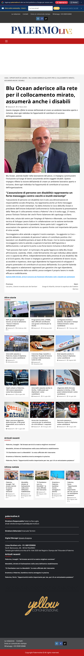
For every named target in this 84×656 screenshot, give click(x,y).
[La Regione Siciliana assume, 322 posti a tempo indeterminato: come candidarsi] (68, 309)
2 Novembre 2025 (38, 364)
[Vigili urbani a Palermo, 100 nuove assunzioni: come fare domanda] (16, 378)
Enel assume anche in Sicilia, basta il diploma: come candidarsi (66, 356)
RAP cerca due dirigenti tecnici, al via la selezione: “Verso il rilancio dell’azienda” (16, 323)
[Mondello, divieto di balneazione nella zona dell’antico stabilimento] (27, 475)
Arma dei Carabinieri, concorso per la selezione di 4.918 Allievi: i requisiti (41, 422)
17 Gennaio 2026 (72, 328)
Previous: (21, 285)
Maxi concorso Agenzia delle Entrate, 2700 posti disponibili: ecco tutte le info (15, 423)
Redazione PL (11, 107)
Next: (60, 286)
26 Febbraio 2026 (21, 328)
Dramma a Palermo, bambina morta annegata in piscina (28, 456)
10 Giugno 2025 (47, 426)
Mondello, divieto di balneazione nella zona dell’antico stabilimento (32, 448)
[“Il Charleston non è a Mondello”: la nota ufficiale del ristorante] (42, 475)
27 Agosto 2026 (73, 499)
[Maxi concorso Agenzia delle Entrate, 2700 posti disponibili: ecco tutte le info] (16, 410)
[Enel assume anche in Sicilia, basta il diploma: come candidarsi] (68, 343)
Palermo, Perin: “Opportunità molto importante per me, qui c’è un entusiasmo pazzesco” (40, 460)
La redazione (15, 14)
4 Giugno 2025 (72, 426)
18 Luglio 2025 (72, 396)
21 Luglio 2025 (47, 396)
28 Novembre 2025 (13, 362)
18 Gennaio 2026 (47, 328)
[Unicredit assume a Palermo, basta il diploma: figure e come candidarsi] (16, 343)
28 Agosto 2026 (12, 495)
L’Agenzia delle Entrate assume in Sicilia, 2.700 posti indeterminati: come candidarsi (67, 391)
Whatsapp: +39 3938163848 (62, 14)
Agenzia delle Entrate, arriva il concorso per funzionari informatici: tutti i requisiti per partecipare (40, 277)
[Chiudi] (81, 2)
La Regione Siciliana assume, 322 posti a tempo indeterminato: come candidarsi (67, 323)
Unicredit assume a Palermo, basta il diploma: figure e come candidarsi (16, 356)
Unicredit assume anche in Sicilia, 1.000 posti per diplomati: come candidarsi (42, 391)
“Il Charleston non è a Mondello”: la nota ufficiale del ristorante (30, 452)
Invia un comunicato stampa (40, 14)
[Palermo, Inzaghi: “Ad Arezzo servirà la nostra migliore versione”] (11, 475)
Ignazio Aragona (25, 538)
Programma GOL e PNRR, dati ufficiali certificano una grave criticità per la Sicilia (41, 323)
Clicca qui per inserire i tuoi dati (69, 8)
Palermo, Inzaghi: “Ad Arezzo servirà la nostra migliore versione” (31, 444)
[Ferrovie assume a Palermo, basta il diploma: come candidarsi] (68, 410)
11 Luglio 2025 (21, 428)
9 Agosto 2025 (72, 360)
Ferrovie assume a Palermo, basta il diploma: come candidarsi (67, 422)
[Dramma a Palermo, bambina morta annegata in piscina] (57, 475)
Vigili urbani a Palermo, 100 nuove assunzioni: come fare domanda (15, 390)
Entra (56, 8)
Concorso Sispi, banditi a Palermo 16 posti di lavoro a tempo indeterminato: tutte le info (42, 357)
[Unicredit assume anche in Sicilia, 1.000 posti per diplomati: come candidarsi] (42, 378)
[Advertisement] (42, 59)
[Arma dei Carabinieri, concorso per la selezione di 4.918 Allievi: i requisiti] (42, 410)
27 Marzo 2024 (22, 107)
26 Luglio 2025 (21, 394)
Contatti (25, 14)
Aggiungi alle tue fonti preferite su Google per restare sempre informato (33, 2)
